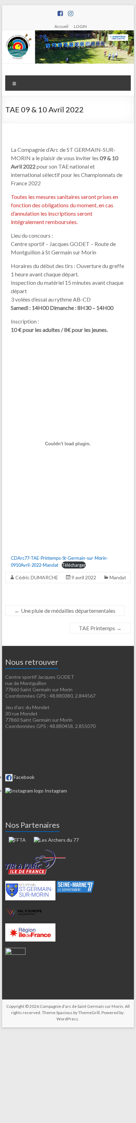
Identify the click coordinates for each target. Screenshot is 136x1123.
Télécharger (74, 565)
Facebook (24, 777)
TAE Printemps (100, 628)
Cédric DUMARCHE (36, 577)
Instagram (55, 791)
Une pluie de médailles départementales (64, 610)
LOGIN (80, 26)
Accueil (61, 26)
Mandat (117, 577)
